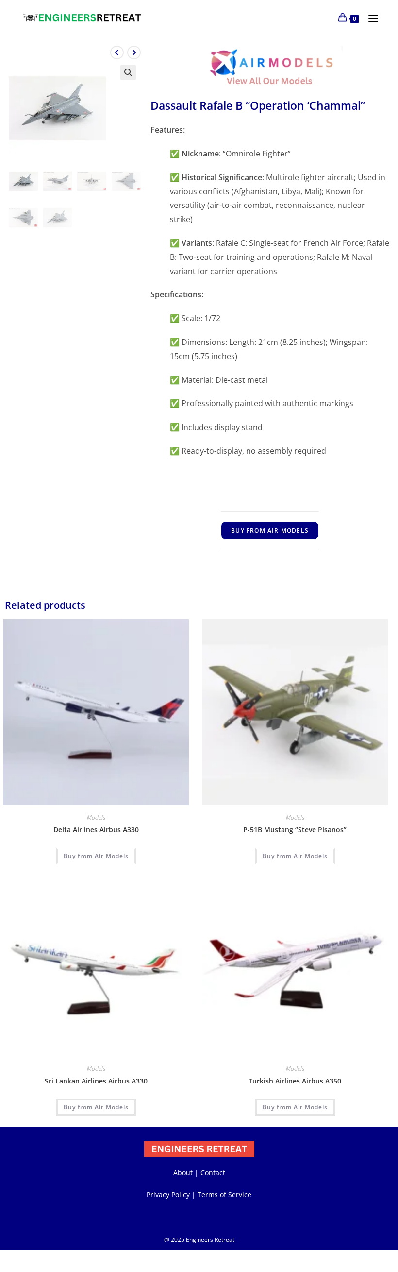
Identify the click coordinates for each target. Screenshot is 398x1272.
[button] (128, 72)
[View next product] (134, 52)
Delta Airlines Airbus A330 (96, 829)
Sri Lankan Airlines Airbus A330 (96, 1080)
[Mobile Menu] (369, 17)
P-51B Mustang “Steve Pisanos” (295, 829)
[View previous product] (117, 52)
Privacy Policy (168, 1194)
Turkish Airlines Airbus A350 (295, 1080)
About (183, 1172)
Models (96, 817)
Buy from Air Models (270, 530)
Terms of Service (224, 1194)
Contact (212, 1172)
